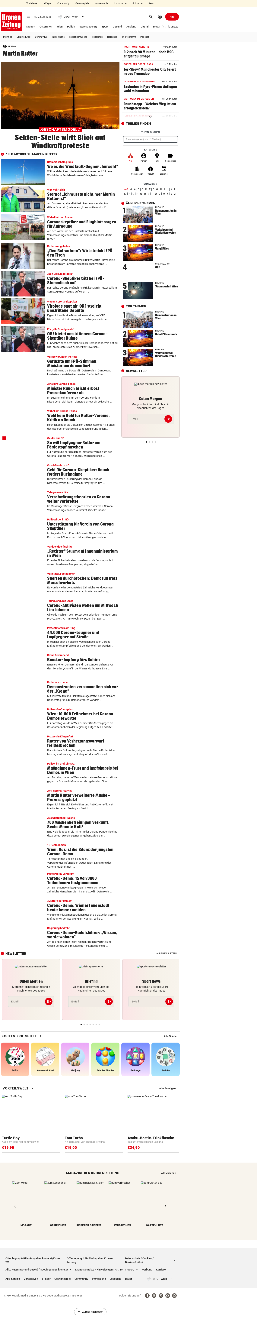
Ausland (131, 26)
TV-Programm (129, 37)
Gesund (117, 26)
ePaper (47, 3)
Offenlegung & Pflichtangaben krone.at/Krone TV (32, 1260)
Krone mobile (101, 3)
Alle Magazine (168, 1173)
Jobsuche (137, 3)
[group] (170, 1036)
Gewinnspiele (82, 3)
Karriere (161, 1269)
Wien (60, 26)
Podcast (144, 37)
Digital (145, 26)
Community (63, 3)
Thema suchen (150, 132)
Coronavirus (41, 37)
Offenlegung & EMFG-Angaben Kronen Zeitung (90, 1260)
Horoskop (112, 37)
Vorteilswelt (32, 3)
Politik (71, 26)
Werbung (146, 1269)
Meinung (7, 37)
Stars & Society (88, 26)
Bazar (151, 3)
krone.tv (173, 26)
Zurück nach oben (90, 1312)
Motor (156, 26)
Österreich (46, 26)
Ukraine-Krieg (23, 37)
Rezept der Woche (78, 37)
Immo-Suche (58, 37)
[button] (163, 26)
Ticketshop (97, 37)
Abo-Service (12, 1278)
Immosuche (120, 3)
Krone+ (30, 26)
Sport (105, 26)
